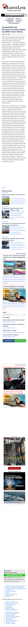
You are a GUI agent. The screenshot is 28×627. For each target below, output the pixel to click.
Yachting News (9, 607)
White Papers (9, 619)
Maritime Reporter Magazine (12, 612)
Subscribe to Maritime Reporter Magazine (15, 586)
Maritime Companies (11, 623)
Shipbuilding (10, 18)
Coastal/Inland (9, 20)
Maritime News (9, 590)
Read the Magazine (14, 468)
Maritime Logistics (10, 615)
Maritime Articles (10, 595)
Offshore (18, 18)
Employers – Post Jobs (20, 340)
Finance (4, 187)
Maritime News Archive (11, 594)
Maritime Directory (10, 622)
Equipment (10, 21)
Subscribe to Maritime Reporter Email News (16, 588)
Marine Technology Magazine (13, 616)
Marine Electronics (10, 608)
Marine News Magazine (11, 613)
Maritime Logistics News (12, 601)
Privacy (7, 592)
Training (18, 21)
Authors (8, 596)
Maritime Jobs (9, 606)
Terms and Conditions (11, 591)
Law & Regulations (14, 23)
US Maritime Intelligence (12, 620)
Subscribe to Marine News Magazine (14, 587)
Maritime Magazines (10, 618)
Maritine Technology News (12, 603)
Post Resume (8, 340)
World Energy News (10, 604)
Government (18, 20)
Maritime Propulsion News (12, 610)
